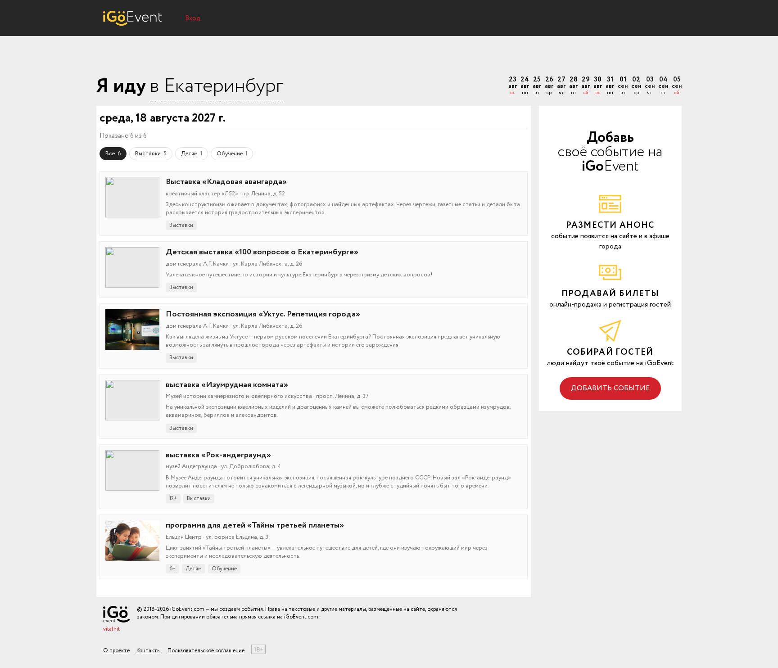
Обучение (232, 153)
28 (573, 86)
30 (597, 86)
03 (650, 86)
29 (585, 86)
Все (113, 153)
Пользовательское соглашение (205, 650)
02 (636, 86)
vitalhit (111, 629)
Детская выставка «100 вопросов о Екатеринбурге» (262, 252)
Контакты (148, 650)
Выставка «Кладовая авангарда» (226, 182)
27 (561, 86)
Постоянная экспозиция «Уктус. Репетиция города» (263, 314)
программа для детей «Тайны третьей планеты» (255, 525)
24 (524, 86)
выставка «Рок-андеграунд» (218, 455)
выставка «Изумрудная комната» (227, 385)
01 (623, 86)
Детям (191, 153)
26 (549, 86)
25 (537, 86)
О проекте (116, 650)
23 (512, 86)
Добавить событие (610, 388)
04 (663, 86)
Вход (192, 18)
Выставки (151, 153)
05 (677, 86)
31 (610, 86)
